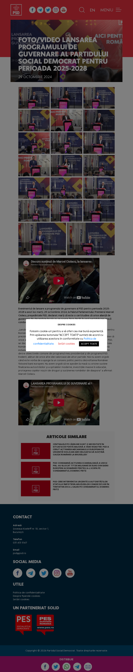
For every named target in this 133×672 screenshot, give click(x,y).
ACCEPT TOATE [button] (89, 343)
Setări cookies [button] (66, 343)
